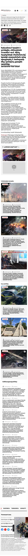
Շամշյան (5, 30)
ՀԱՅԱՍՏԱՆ (15, 508)
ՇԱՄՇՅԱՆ (6, 508)
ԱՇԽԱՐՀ (23, 508)
